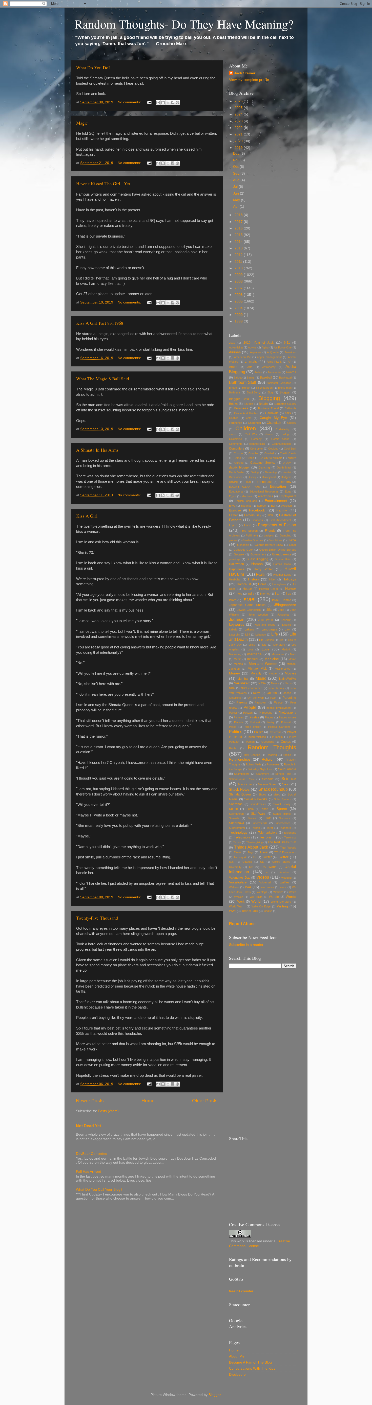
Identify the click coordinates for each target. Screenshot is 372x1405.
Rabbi (232, 748)
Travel (264, 852)
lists (264, 644)
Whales (238, 896)
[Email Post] (149, 102)
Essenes (246, 505)
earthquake (265, 482)
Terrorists (290, 837)
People (249, 707)
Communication (281, 443)
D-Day (287, 462)
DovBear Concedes (91, 1154)
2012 (239, 255)
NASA (262, 683)
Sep (236, 173)
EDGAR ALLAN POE (244, 486)
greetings (234, 559)
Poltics (258, 732)
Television (242, 837)
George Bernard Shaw (269, 544)
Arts (249, 366)
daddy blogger (239, 467)
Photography (287, 712)
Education (278, 486)
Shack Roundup (273, 789)
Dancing (264, 467)
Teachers (285, 827)
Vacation (284, 872)
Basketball (285, 377)
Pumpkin (277, 736)
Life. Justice (266, 639)
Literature (279, 644)
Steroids (234, 818)
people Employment (278, 707)
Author (258, 372)
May (237, 200)
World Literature (281, 901)
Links (252, 644)
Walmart (234, 887)
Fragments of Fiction (277, 525)
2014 (239, 242)
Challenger (254, 422)
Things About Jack (251, 847)
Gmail (292, 544)
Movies (290, 673)
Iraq (288, 593)
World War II (237, 906)
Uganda (247, 861)
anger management (269, 357)
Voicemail (265, 882)
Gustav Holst (283, 559)
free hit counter (241, 1291)
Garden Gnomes (252, 540)
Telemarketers (267, 832)
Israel (249, 599)
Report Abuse (242, 924)
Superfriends (259, 823)
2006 (239, 295)
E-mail (247, 481)
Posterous (275, 732)
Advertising (236, 347)
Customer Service (263, 462)
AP (289, 361)
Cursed (238, 462)
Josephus (283, 614)
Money (234, 673)
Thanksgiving (254, 842)
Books (233, 404)
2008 (239, 281)
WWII (232, 911)
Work (240, 901)
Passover (260, 702)
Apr (236, 206)
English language (246, 500)
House (247, 589)
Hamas (257, 564)
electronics (265, 496)
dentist (287, 472)
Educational (236, 491)
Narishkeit (242, 683)
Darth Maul (284, 467)
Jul (236, 187)
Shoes (262, 794)
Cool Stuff (290, 448)
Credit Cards (288, 453)
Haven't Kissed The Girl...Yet (103, 183)
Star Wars (258, 813)
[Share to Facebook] (172, 102)
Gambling (285, 535)
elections (247, 496)
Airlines (235, 352)
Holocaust (244, 584)
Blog (270, 392)
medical (252, 659)
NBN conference (251, 688)
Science (288, 778)
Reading (272, 754)
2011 (239, 262)
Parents (241, 702)
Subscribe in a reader (246, 945)
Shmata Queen (240, 794)
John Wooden (258, 614)
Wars (283, 887)
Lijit (281, 639)
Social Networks (255, 799)
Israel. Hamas (281, 600)
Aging (265, 347)
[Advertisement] (262, 1052)
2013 (239, 248)
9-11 (287, 342)
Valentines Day (239, 877)
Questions (267, 741)
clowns (269, 434)
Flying (233, 525)
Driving (233, 481)
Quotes (286, 741)
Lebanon (260, 634)
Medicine (271, 659)
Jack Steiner (244, 73)
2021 (239, 134)
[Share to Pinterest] (177, 102)
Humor (290, 589)
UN (262, 861)
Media (237, 659)
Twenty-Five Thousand (97, 918)
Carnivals (271, 413)
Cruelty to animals (271, 457)
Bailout (238, 377)
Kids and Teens (265, 624)
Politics (235, 731)
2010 (239, 268)
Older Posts (205, 1100)
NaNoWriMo (287, 679)
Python (250, 741)
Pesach (248, 712)
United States (281, 861)
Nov (236, 160)
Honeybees (279, 584)
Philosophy (265, 712)
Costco (238, 453)
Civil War (251, 434)
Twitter (283, 857)
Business (241, 408)
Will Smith (256, 896)
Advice (252, 347)
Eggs (288, 491)
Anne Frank (274, 361)
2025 (239, 108)
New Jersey (276, 688)
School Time (283, 773)
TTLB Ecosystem (285, 852)
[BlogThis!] (163, 102)
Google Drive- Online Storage (277, 549)
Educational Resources (264, 491)
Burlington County (285, 403)
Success (284, 818)
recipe (287, 754)
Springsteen (236, 813)
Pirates (254, 717)
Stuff (267, 818)
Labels (233, 629)
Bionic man (285, 387)
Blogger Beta (239, 399)
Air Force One (283, 347)
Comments (235, 443)
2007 (239, 288)
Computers (236, 448)
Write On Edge (261, 906)
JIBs (269, 610)
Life (274, 634)
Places (269, 717)
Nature (275, 683)
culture (292, 457)
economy (285, 482)
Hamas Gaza (282, 564)
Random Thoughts (272, 747)
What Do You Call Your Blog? (99, 1189)
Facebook (257, 510)
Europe (261, 505)
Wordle (274, 897)
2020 (239, 141)
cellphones (235, 422)
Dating (255, 472)
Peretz (233, 712)
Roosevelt (272, 764)
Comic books (280, 438)
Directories (235, 477)
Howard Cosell (268, 588)
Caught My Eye (273, 418)
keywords (236, 624)
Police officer (252, 726)
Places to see (287, 717)
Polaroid (286, 722)
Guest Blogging (257, 559)
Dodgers (286, 477)
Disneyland (269, 477)
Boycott (248, 403)
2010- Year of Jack (258, 342)
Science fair (244, 784)
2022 (239, 128)
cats (249, 417)
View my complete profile (249, 80)
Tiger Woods (288, 847)
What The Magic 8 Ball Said (102, 379)
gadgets (269, 535)
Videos (262, 877)
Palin (273, 697)
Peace (278, 702)
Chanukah (274, 423)
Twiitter (267, 857)
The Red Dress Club (282, 842)
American (290, 352)
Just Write (265, 620)
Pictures (239, 717)
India (250, 593)
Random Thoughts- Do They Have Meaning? (184, 24)
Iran (277, 593)
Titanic (238, 852)
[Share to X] (167, 102)
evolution (286, 505)
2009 (239, 275)
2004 (239, 308)
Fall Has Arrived (88, 1172)
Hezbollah (235, 579)
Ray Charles (252, 754)
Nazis (288, 683)
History (253, 579)
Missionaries (282, 668)
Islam (232, 600)
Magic (82, 123)
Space (233, 809)
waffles (285, 882)
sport (265, 808)
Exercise (235, 510)
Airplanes (255, 352)
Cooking (273, 448)
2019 (239, 148)
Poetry (270, 722)
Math (293, 654)
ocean (287, 692)
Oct (236, 167)
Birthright (234, 392)
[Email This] (158, 102)
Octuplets (235, 697)
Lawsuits (234, 634)
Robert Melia (253, 764)
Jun (236, 193)
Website (278, 892)
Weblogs (262, 892)
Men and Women (263, 664)
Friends (270, 530)
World (256, 901)
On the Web (255, 697)
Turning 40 (240, 857)
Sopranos (235, 804)
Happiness (236, 569)
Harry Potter (263, 569)
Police (232, 726)
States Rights (282, 813)
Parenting (289, 697)
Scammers (262, 773)
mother (273, 673)
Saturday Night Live (260, 769)
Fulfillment (252, 535)
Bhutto (233, 387)
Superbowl (236, 823)
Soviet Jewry (282, 804)
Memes (238, 663)
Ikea (239, 593)
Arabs (233, 367)
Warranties (267, 887)
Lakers (249, 629)
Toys (251, 852)
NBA (232, 688)
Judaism (236, 619)
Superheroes (283, 823)
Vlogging (286, 877)
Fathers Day (252, 515)
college (286, 434)
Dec (236, 153)
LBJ (247, 634)
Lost (250, 649)
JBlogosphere (285, 605)
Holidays (289, 579)
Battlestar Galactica (278, 382)
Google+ (239, 554)
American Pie (242, 357)
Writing (282, 906)
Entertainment (276, 501)
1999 (239, 321)
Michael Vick (257, 668)
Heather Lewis (282, 574)
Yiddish (267, 910)
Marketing (235, 654)
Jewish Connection (248, 609)
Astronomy (269, 366)
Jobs (281, 609)
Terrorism (267, 837)
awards (291, 372)
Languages (269, 629)
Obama (272, 693)
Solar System (282, 799)
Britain (263, 404)
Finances (257, 520)
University (235, 867)
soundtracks (258, 804)
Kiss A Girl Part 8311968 (99, 323)
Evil (273, 505)
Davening (271, 472)
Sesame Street (267, 784)
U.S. (231, 861)
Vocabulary (238, 882)
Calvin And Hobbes (246, 413)
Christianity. (283, 429)
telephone (290, 832)
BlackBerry (253, 392)
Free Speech (248, 530)
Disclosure (237, 1374)
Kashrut (286, 619)
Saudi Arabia (287, 769)
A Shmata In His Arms (97, 450)
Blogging (269, 398)
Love (266, 649)
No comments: (130, 102)
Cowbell (269, 453)
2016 (239, 228)
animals (250, 361)
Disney (252, 477)
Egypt (232, 496)
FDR (270, 515)
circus (233, 434)
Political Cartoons (279, 726)
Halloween (236, 564)
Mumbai (243, 679)
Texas (237, 842)
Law (288, 629)
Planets (238, 722)
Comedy (256, 438)
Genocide (243, 544)
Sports (282, 809)
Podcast (255, 722)
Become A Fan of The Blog (250, 1362)
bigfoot (246, 387)
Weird (292, 892)
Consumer (256, 448)
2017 (239, 222)
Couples (254, 453)
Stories (251, 818)
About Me (236, 1356)
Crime (237, 457)
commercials (257, 443)
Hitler (272, 579)
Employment (287, 496)
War (248, 887)
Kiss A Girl (86, 516)
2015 (239, 235)
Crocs (250, 457)
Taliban (255, 827)
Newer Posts (90, 1100)
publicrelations (257, 736)
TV (254, 857)
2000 (239, 315)
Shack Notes (239, 789)
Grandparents (281, 554)
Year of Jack (249, 911)
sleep (277, 794)
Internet (265, 593)
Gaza (291, 540)
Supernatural (237, 827)
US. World (269, 867)
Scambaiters (242, 773)
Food (247, 525)
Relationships (240, 759)
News (256, 692)
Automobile (274, 372)
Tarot (269, 827)
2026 (239, 101)
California (290, 408)
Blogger (285, 392)
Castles (233, 417)
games (233, 540)
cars (288, 413)
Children (245, 428)
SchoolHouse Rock (241, 779)
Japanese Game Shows (247, 605)
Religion (268, 759)
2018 (239, 215)
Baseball (266, 377)
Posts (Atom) (108, 1111)
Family (281, 510)
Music (261, 678)
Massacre (278, 654)
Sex (285, 784)
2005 (239, 301)
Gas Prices (275, 540)
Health (260, 574)
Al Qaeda (273, 352)
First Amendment (280, 520)
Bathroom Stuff (242, 382)
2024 (239, 114)
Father (233, 515)
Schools (267, 779)
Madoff (286, 649)
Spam (250, 808)
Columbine (235, 438)
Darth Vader (236, 472)
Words (291, 897)
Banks (251, 377)
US (251, 867)
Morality (256, 673)
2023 (239, 121)
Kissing (286, 624)
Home (148, 1100)
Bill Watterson (264, 387)
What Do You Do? (93, 67)
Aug (236, 180)
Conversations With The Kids (252, 1368)
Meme (292, 659)
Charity (291, 422)
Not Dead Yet (88, 1126)
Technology (238, 832)
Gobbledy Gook (243, 549)
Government (258, 554)
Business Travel (268, 408)
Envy (232, 505)
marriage (254, 654)
